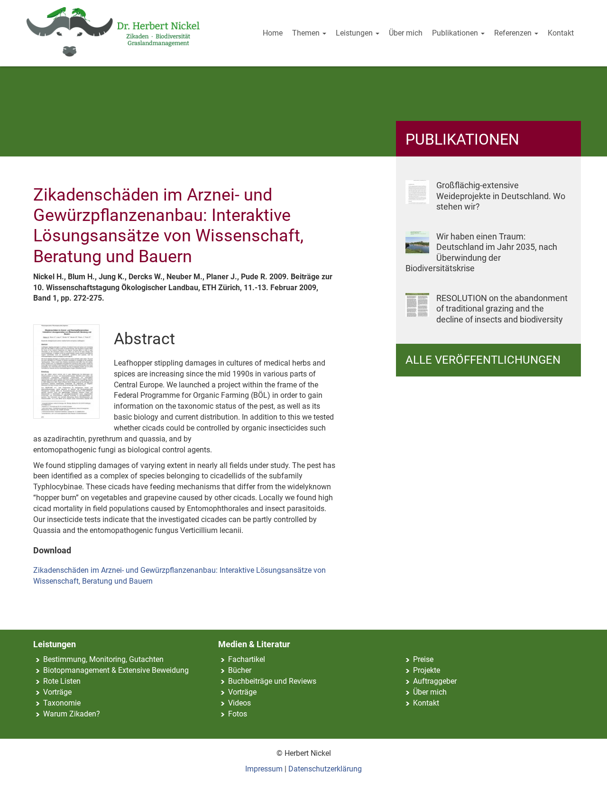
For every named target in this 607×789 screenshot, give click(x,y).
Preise (423, 659)
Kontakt (561, 32)
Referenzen (513, 32)
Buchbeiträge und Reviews (272, 681)
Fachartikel (246, 659)
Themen (307, 32)
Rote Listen (62, 681)
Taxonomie (62, 702)
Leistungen (355, 32)
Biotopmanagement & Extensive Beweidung (116, 670)
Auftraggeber (435, 681)
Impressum (264, 768)
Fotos (237, 713)
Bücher (239, 670)
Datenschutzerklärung (325, 768)
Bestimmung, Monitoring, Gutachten (103, 659)
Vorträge (57, 692)
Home (273, 32)
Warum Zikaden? (71, 713)
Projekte (426, 670)
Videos (239, 702)
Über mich (406, 32)
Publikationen (456, 32)
